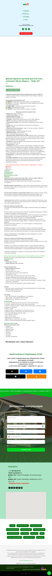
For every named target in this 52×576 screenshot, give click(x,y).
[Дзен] (16, 376)
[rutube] (29, 29)
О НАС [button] (25, 19)
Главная (26, 11)
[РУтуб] (12, 371)
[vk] (23, 29)
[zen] (26, 29)
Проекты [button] (25, 14)
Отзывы (26, 16)
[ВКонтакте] (26, 371)
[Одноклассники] (36, 376)
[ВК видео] (39, 371)
